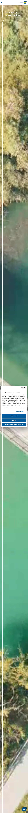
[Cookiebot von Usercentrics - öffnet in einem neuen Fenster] (20, 388)
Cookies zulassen (14, 416)
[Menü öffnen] (1, 2)
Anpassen (13, 420)
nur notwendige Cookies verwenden (14, 424)
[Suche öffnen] (6, 2)
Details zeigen (19, 411)
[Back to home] (22, 2)
